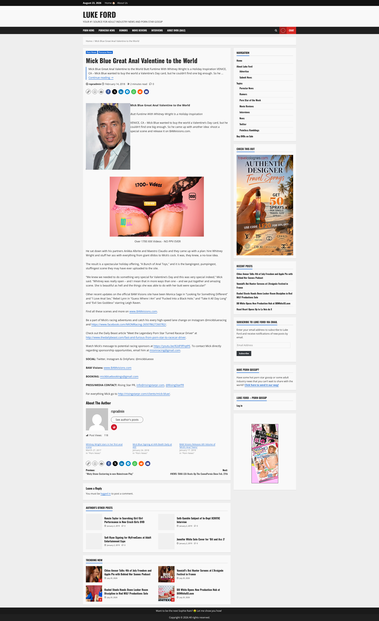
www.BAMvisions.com (143, 311)
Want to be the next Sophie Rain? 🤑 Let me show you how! (189, 610)
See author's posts (127, 419)
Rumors (123, 30)
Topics (240, 83)
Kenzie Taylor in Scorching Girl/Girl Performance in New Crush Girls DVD (94, 522)
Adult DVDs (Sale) (176, 30)
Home (239, 60)
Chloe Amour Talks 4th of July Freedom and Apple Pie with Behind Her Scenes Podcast (94, 574)
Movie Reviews (139, 30)
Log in (239, 405)
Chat (291, 30)
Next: (199, 472)
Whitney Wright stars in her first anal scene (104, 446)
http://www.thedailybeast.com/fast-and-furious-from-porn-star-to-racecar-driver (136, 337)
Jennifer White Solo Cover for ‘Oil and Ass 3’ (166, 541)
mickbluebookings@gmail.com (119, 376)
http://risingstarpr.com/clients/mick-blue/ (144, 394)
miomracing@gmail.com (165, 350)
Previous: (109, 472)
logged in (106, 493)
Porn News (88, 30)
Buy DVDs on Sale (245, 136)
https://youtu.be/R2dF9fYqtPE (172, 346)
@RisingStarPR (175, 385)
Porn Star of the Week (250, 100)
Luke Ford (99, 14)
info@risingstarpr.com (150, 385)
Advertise (244, 71)
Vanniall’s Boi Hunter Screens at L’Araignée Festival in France (166, 574)
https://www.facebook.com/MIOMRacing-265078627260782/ (128, 324)
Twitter (243, 124)
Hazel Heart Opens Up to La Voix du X (254, 309)
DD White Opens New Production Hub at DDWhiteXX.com (166, 593)
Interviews (157, 30)
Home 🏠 (110, 3)
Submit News (246, 77)
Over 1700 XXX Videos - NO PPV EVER (158, 241)
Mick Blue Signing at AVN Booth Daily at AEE (152, 446)
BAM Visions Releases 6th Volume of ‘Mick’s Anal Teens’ (197, 446)
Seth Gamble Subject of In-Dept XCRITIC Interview (166, 522)
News (242, 118)
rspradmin (95, 84)
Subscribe (244, 353)
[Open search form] (276, 30)
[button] (88, 91)
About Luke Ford (244, 66)
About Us (122, 3)
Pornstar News (107, 30)
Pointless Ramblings (249, 130)
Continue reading (101, 77)
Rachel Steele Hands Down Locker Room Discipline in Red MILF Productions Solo (94, 593)
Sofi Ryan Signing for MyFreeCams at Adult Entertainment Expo (94, 541)
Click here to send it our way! (262, 385)
